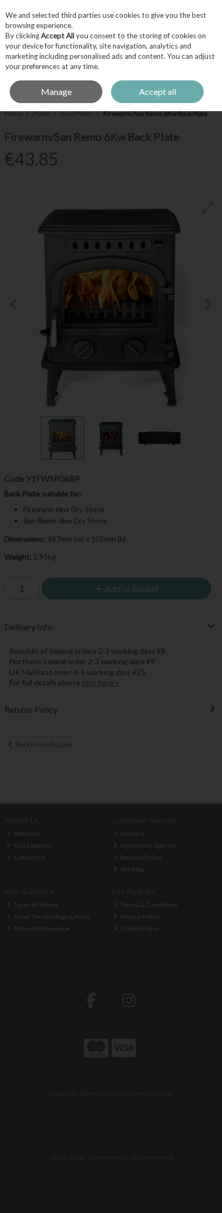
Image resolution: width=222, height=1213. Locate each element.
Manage (56, 91)
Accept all (157, 91)
